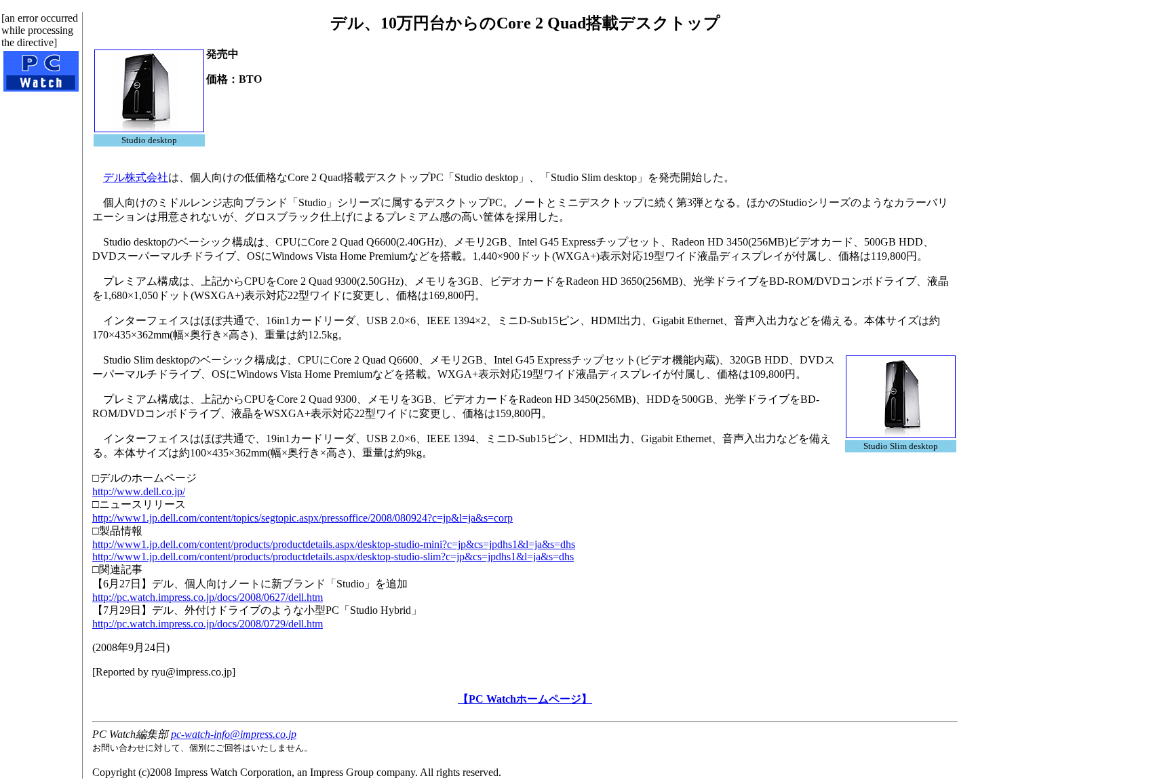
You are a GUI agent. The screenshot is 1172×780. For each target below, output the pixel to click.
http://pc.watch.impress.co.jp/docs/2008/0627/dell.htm (207, 597)
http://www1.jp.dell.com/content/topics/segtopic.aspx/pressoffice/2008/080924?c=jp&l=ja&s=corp (302, 518)
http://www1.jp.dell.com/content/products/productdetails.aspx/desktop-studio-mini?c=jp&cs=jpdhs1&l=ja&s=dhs (333, 544)
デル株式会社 (135, 177)
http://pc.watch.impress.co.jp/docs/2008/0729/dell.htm (207, 623)
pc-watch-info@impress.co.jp (233, 734)
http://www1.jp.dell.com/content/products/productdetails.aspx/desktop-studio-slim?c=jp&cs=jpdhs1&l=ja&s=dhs (333, 556)
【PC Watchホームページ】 (525, 699)
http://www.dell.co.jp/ (138, 491)
